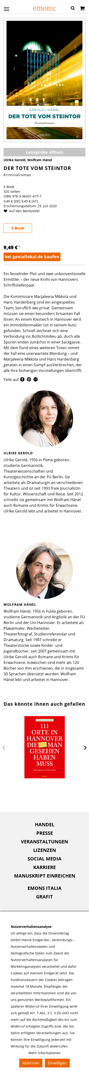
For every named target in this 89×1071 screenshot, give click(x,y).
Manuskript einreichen (44, 876)
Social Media (44, 858)
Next (85, 748)
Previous (3, 748)
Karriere (44, 867)
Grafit (44, 896)
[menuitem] (44, 824)
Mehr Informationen (44, 1053)
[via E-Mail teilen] (35, 380)
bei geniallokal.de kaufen (32, 256)
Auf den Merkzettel (24, 211)
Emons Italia (44, 888)
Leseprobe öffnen (44, 152)
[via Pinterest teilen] (29, 380)
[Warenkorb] (82, 9)
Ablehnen (30, 1063)
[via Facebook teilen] (22, 380)
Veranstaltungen (44, 841)
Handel (44, 824)
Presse (44, 833)
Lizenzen (44, 850)
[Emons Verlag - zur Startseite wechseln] (44, 9)
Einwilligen (57, 1063)
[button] (73, 8)
